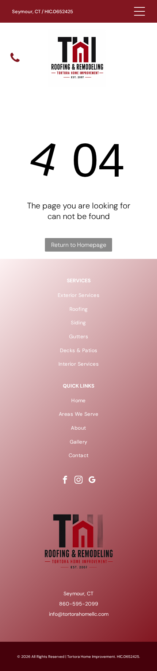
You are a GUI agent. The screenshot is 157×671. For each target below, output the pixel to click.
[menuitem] (78, 295)
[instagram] (78, 480)
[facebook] (65, 480)
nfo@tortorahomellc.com (79, 614)
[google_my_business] (92, 480)
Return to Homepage (78, 245)
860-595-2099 (78, 603)
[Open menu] (139, 11)
